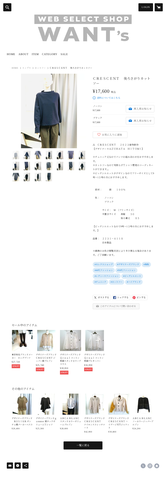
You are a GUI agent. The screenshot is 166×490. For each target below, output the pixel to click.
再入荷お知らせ (143, 109)
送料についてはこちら (108, 98)
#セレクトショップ (104, 264)
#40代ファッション (104, 270)
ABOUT (23, 54)
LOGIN (146, 7)
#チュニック (100, 282)
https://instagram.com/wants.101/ (150, 465)
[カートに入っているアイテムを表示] (159, 7)
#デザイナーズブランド (128, 264)
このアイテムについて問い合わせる (118, 306)
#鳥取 (146, 264)
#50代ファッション (126, 270)
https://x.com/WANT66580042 (143, 465)
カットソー (40, 68)
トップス (26, 68)
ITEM (35, 54)
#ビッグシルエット (132, 276)
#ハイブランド (134, 282)
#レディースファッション (107, 276)
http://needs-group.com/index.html (156, 465)
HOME (11, 54)
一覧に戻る (83, 445)
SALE (64, 54)
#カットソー (116, 282)
